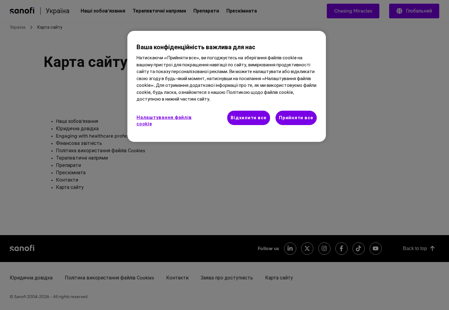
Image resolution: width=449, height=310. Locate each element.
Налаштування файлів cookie (164, 120)
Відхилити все (249, 118)
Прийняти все (296, 118)
